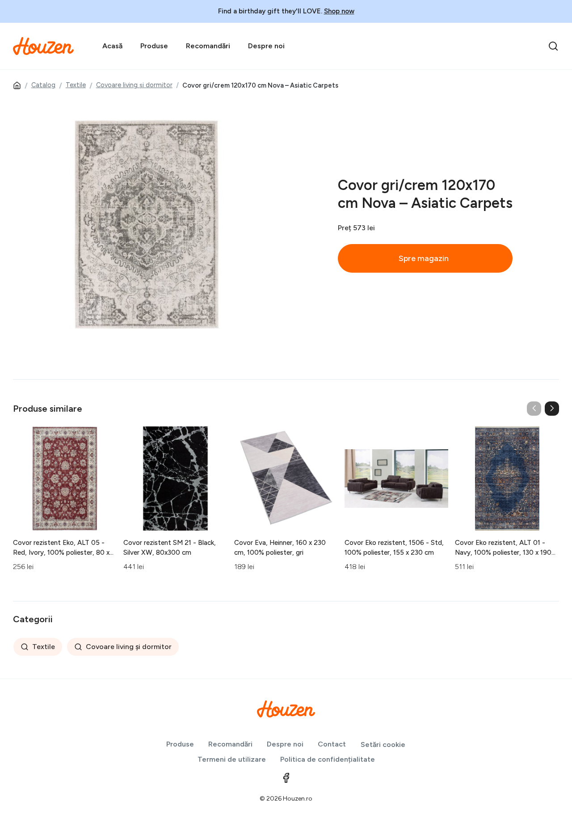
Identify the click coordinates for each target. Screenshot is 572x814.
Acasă (112, 46)
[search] (553, 46)
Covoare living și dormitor (134, 85)
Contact (332, 744)
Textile (76, 85)
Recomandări (208, 46)
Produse (154, 46)
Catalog (43, 85)
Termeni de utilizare (232, 759)
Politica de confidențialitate (327, 759)
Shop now (339, 11)
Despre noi (266, 46)
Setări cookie (383, 744)
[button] (552, 408)
